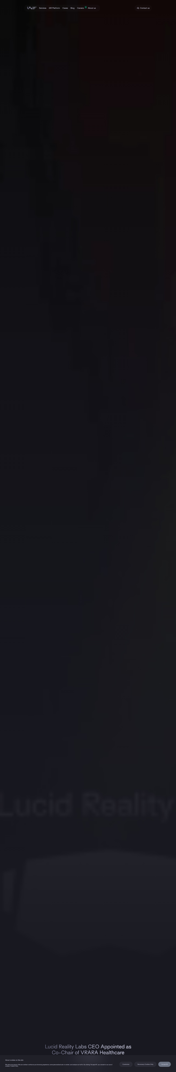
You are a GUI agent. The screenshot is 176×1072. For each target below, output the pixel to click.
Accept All (164, 1064)
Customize (126, 1064)
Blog (72, 8)
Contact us (145, 8)
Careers (81, 7)
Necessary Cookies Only (145, 1064)
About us (92, 8)
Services (42, 8)
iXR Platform (54, 8)
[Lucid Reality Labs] (32, 8)
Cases (65, 8)
